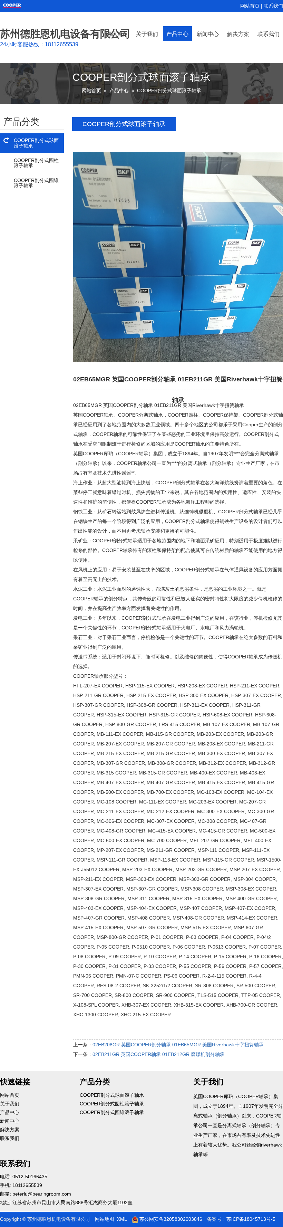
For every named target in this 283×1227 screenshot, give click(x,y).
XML (122, 1219)
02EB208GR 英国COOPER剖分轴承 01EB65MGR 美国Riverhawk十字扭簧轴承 (178, 1044)
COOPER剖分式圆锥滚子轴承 (36, 183)
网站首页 (250, 6)
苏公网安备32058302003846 (170, 1219)
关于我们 (147, 34)
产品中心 (177, 34)
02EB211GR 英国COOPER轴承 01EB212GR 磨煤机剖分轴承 (158, 1054)
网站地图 (104, 1219)
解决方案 (238, 34)
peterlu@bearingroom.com (41, 1194)
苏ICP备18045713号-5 (250, 1219)
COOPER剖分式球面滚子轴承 (169, 90)
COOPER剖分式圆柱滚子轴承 (36, 163)
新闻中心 (208, 34)
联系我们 (273, 6)
